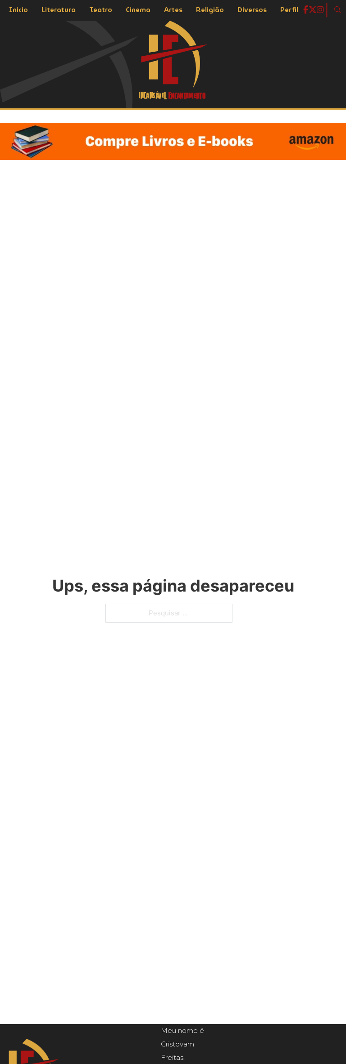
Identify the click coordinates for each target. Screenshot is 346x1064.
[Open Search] (338, 10)
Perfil (289, 9)
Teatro (100, 9)
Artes (173, 9)
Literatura (58, 9)
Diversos (252, 9)
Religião (210, 9)
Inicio (18, 9)
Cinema (138, 9)
